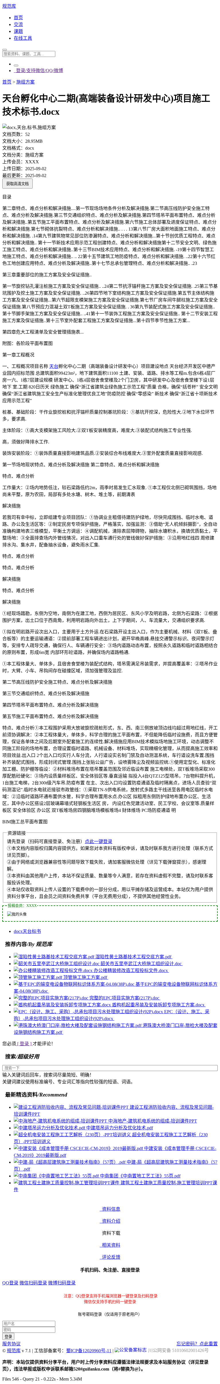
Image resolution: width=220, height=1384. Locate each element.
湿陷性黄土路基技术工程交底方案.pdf (133, 956)
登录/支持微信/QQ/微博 (38, 70)
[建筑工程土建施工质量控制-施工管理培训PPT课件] (67, 1182)
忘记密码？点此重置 (197, 1343)
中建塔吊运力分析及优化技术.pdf (119, 1127)
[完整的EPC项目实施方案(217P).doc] (51, 998)
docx (18, 931)
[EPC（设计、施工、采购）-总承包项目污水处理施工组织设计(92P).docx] (89, 1011)
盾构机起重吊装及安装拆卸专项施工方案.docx (159, 1004)
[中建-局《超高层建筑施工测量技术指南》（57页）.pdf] (70, 1162)
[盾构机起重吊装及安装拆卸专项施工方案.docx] (63, 1004)
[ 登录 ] (24, 1043)
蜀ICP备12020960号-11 (88, 1350)
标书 (36, 931)
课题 (18, 31)
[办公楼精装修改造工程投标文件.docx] (54, 970)
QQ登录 (10, 1282)
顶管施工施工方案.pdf (85, 977)
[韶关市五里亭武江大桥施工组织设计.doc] (57, 963)
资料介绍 (110, 1221)
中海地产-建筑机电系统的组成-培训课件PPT (152, 1121)
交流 (18, 24)
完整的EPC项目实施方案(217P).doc (124, 998)
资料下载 (110, 1233)
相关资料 (110, 1245)
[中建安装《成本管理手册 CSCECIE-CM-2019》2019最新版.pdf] (79, 1148)
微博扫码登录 (62, 1282)
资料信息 (110, 1209)
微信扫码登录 (33, 1282)
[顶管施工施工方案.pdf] (38, 977)
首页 (18, 17)
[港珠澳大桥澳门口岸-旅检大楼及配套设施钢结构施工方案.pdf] (78, 1025)
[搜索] (4, 50)
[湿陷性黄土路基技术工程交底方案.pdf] (54, 956)
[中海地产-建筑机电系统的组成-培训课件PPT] (61, 1121)
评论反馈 (110, 1257)
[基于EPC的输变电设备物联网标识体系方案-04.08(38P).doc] (74, 984)
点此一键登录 (98, 841)
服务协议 (11, 1343)
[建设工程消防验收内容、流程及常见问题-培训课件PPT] (72, 1107)
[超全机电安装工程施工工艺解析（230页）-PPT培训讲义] (73, 1134)
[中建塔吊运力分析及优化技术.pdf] (50, 1127)
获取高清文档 (17, 184)
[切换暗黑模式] (16, 65)
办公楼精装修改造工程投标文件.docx (131, 970)
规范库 (9, 6)
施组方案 (25, 82)
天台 (53, 366)
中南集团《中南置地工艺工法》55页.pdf (140, 1175)
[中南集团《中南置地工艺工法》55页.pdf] (57, 1175)
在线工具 (23, 38)
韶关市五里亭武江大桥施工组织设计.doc (142, 963)
